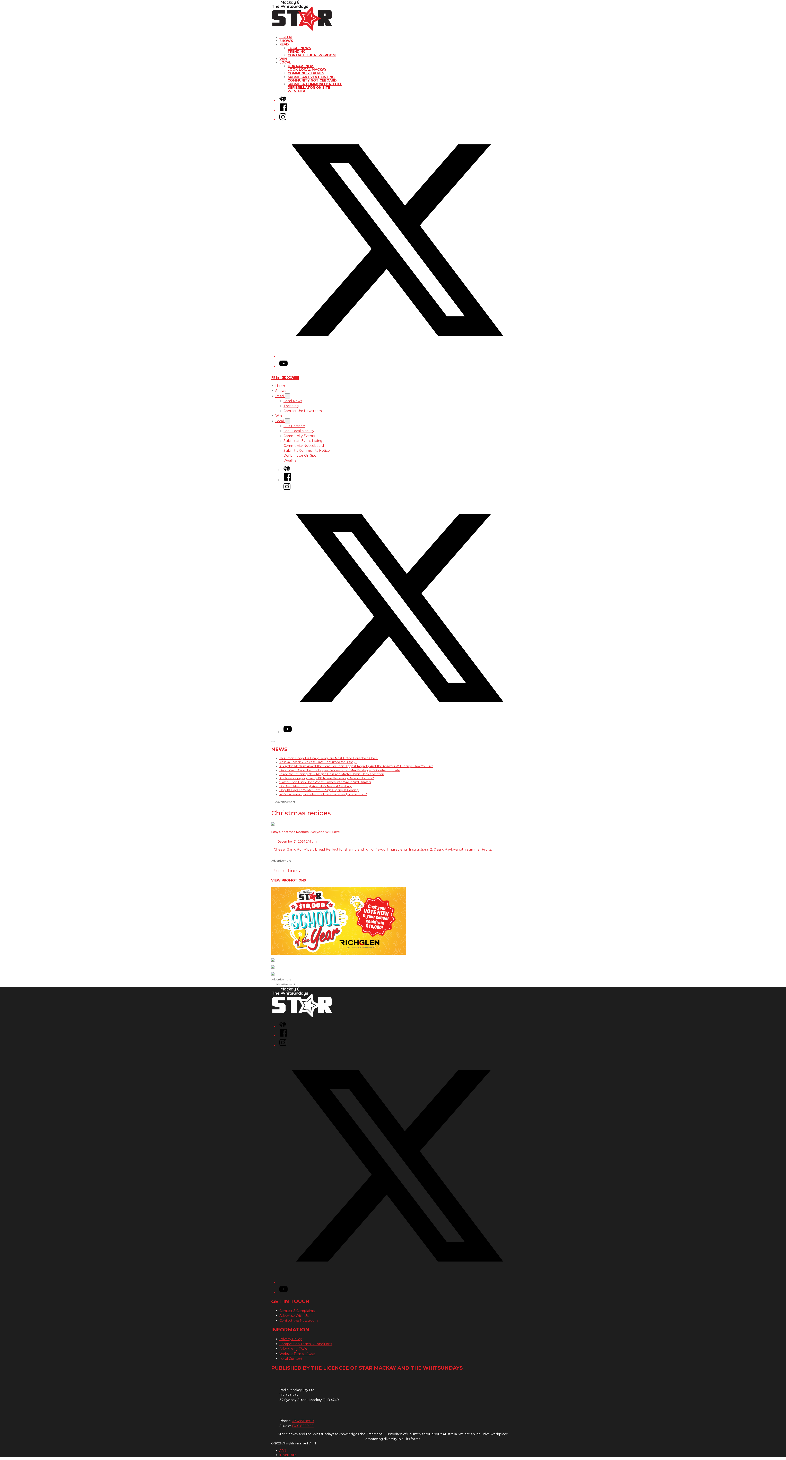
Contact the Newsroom (312, 55)
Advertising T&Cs (293, 1349)
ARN (282, 1450)
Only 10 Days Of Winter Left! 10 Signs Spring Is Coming (319, 790)
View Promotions (288, 880)
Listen (285, 37)
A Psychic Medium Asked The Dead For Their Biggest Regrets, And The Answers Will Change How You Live (356, 766)
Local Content (291, 1359)
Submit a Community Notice (315, 84)
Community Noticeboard (312, 80)
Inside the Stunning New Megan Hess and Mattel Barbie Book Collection (331, 774)
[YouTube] (283, 366)
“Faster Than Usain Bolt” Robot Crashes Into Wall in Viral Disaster (325, 782)
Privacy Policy (290, 1339)
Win (283, 59)
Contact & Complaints (297, 1311)
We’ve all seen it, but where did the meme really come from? (323, 794)
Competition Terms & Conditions (305, 1344)
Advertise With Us (293, 1316)
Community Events (306, 73)
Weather (296, 91)
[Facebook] (283, 110)
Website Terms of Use (297, 1354)
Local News (299, 48)
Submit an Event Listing (311, 77)
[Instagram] (282, 120)
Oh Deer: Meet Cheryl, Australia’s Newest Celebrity (315, 786)
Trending (297, 51)
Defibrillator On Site (309, 88)
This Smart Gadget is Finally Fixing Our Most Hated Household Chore (328, 758)
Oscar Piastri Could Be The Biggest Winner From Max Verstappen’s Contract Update (339, 770)
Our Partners (301, 66)
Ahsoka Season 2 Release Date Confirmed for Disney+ (318, 762)
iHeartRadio (287, 1455)
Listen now (282, 378)
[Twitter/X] (397, 357)
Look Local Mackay (307, 69)
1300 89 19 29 (303, 1426)
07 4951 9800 (303, 1421)
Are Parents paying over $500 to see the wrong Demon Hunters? (326, 778)
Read (284, 44)
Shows (286, 41)
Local (285, 62)
